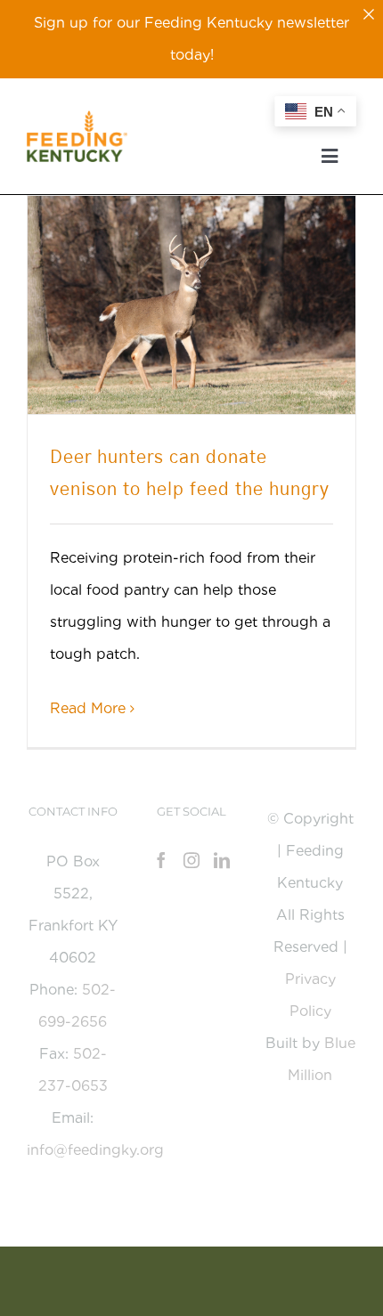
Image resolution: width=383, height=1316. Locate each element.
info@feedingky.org (95, 1149)
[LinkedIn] (222, 860)
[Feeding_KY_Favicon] (77, 117)
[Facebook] (161, 860)
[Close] (368, 14)
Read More (88, 708)
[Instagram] (191, 860)
